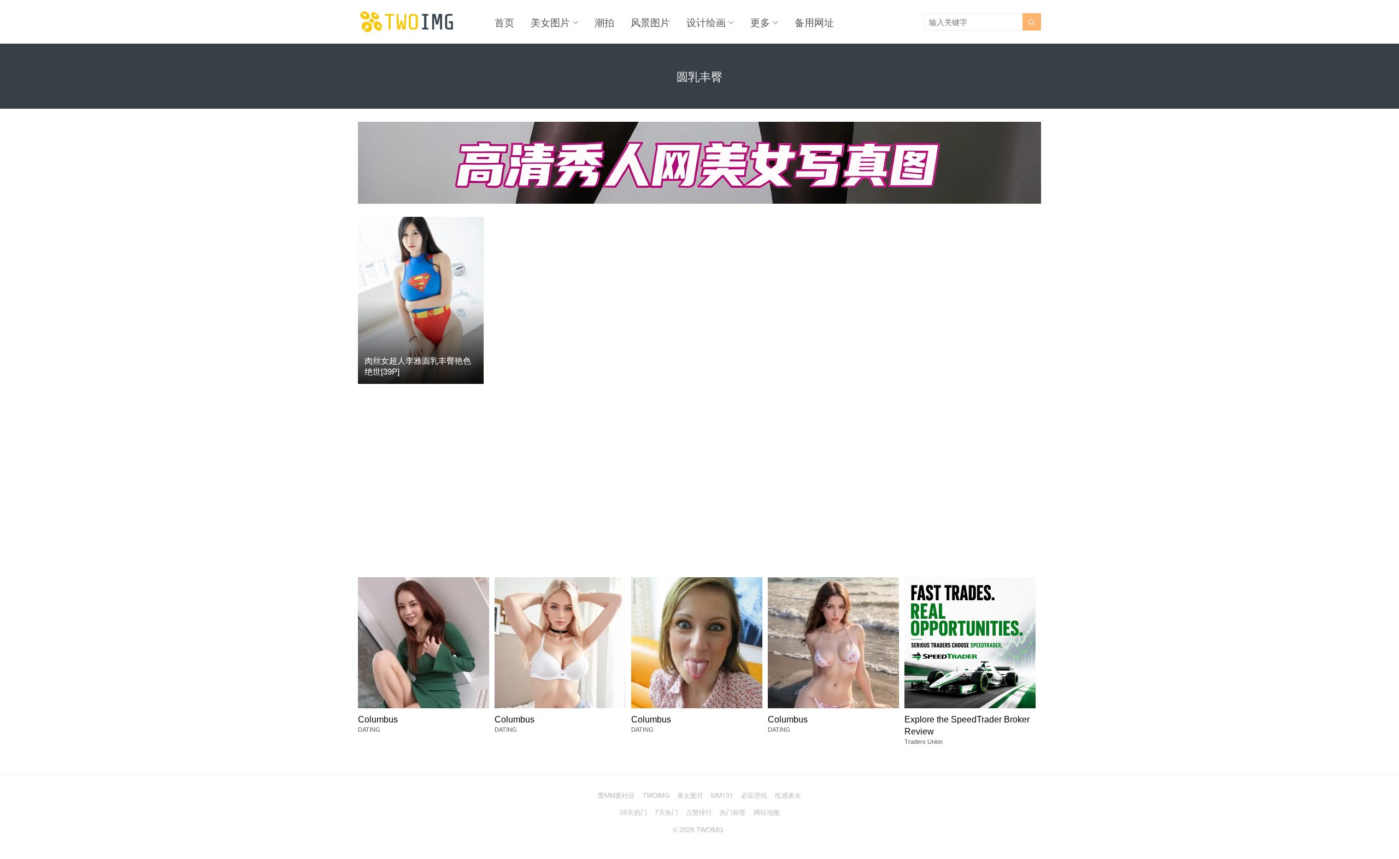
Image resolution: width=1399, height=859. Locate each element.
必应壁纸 (754, 794)
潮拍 (604, 22)
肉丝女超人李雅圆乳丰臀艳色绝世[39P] (418, 365)
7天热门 (666, 811)
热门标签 (733, 811)
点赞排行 (699, 811)
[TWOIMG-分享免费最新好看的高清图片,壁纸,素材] (407, 22)
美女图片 (550, 22)
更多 (760, 22)
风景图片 (650, 22)
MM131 (722, 794)
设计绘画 (706, 22)
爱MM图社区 (616, 794)
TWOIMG (656, 794)
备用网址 (814, 22)
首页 (504, 22)
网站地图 (767, 811)
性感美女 (788, 794)
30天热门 (633, 811)
